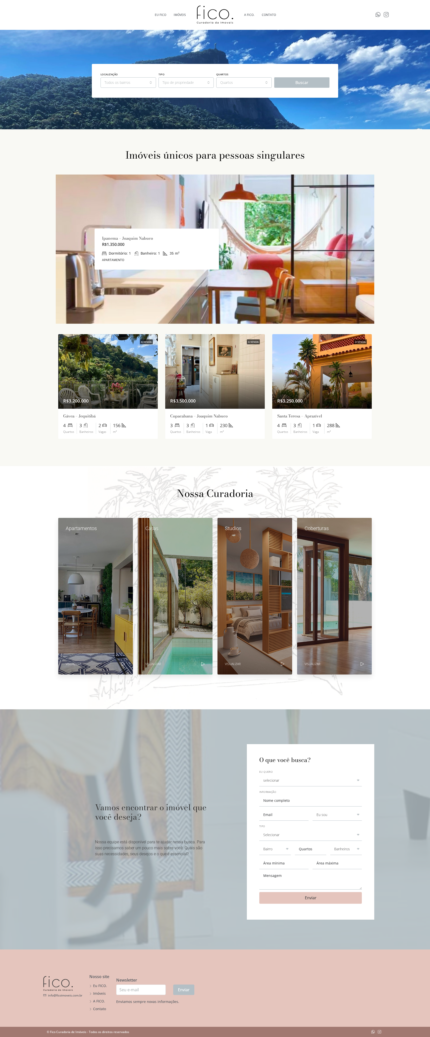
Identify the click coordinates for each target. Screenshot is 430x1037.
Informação (267, 792)
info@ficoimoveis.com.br (65, 995)
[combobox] (128, 82)
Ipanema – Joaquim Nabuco (127, 238)
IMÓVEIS (180, 15)
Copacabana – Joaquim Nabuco (199, 416)
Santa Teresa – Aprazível (299, 416)
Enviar (311, 898)
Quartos (222, 74)
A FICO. (249, 15)
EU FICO (160, 15)
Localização (109, 74)
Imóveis (99, 993)
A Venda (146, 342)
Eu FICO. (100, 985)
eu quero (266, 771)
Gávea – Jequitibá (79, 416)
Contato (269, 15)
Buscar (301, 82)
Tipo (162, 74)
